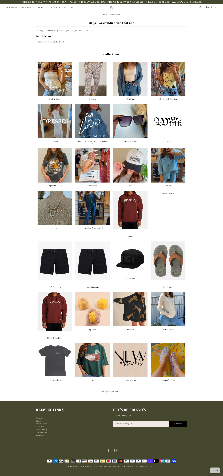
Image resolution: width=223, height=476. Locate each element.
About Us (39, 418)
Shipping (39, 421)
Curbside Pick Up (43, 432)
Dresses (54, 141)
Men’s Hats (130, 279)
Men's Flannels (168, 194)
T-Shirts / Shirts (54, 380)
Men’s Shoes (168, 287)
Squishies (68, 7)
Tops (92, 380)
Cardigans (130, 99)
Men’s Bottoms (93, 287)
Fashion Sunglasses (130, 141)
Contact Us (40, 427)
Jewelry (54, 228)
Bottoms (92, 99)
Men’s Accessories (54, 287)
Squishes (92, 329)
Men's (130, 237)
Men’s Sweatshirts (54, 338)
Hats (130, 186)
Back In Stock (54, 99)
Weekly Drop (130, 380)
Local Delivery (41, 430)
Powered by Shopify (145, 467)
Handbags (92, 186)
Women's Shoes (168, 380)
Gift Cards (55, 7)
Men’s (41, 7)
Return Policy (41, 424)
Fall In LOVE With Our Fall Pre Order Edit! (92, 142)
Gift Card (168, 141)
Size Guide (40, 435)
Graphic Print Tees (54, 186)
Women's (27, 7)
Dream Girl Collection (168, 99)
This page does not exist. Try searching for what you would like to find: (64, 31)
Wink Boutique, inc (93, 467)
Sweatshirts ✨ (168, 330)
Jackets (168, 186)
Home (105, 15)
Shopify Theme (111, 467)
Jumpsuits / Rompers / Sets (93, 228)
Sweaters (130, 329)
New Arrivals (12, 7)
